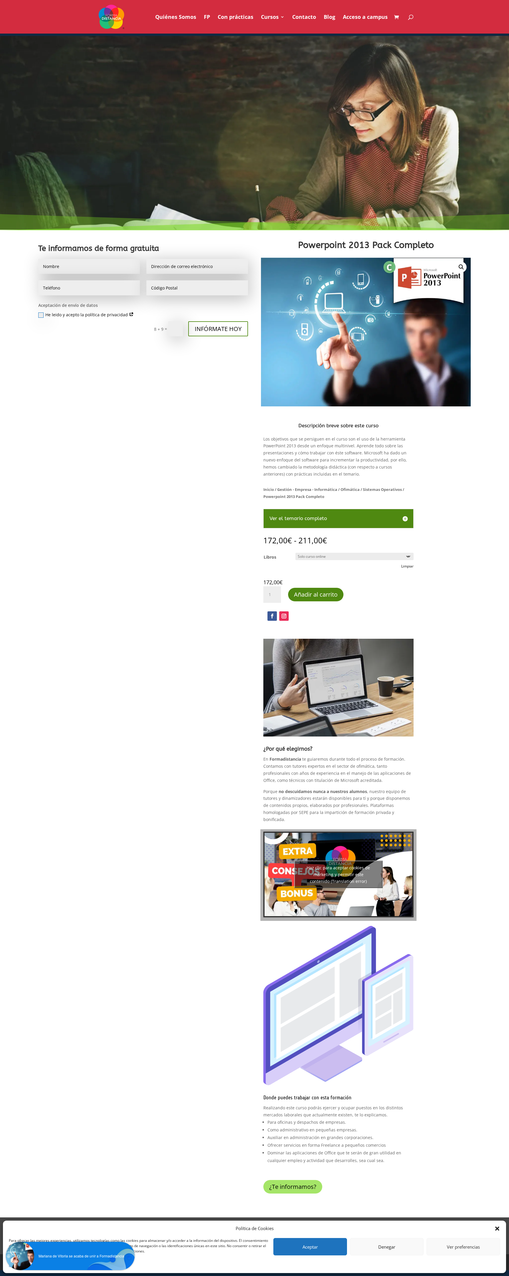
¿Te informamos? (292, 1187)
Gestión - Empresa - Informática (307, 489)
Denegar (386, 1247)
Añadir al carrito (316, 594)
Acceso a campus (365, 17)
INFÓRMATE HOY (218, 329)
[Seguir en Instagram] (284, 616)
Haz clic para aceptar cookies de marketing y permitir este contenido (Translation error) (338, 874)
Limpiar (407, 566)
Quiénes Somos (175, 17)
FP (207, 17)
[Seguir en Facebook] (272, 616)
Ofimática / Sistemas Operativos (371, 489)
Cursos (270, 17)
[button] (461, 267)
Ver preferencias (463, 1247)
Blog (329, 17)
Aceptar (310, 1247)
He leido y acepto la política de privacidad (87, 314)
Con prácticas (235, 17)
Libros (270, 557)
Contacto (304, 17)
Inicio (268, 489)
